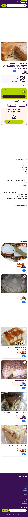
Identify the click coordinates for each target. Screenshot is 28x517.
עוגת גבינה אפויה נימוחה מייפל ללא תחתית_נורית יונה (16, 348)
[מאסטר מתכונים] (22, 1)
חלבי (14, 71)
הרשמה (5, 510)
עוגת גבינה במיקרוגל (20, 263)
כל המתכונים (24, 486)
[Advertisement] (14, 26)
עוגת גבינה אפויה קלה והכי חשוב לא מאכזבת (14, 295)
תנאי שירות (24, 503)
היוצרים (25, 488)
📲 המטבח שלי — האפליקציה (14, 122)
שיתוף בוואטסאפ (14, 101)
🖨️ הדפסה (23, 101)
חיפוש (4, 5)
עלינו (26, 497)
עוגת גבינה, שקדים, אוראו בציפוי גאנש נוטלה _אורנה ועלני (14, 413)
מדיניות (25, 501)
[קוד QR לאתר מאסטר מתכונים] (14, 116)
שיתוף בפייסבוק (22, 105)
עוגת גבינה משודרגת (20, 380)
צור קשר (25, 499)
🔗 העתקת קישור (12, 105)
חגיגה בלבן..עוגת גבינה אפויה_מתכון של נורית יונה (15, 446)
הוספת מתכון (24, 490)
